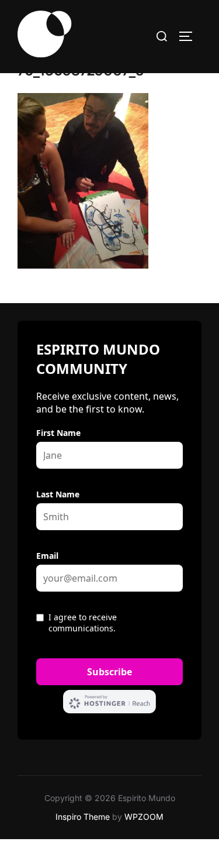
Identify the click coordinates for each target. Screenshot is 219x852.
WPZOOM (144, 817)
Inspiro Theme (82, 817)
